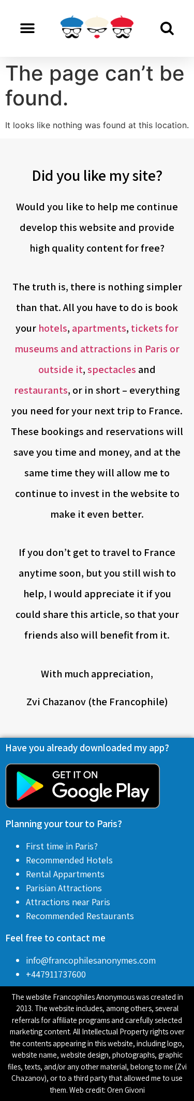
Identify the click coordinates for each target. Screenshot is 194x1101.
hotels (52, 328)
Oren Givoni (126, 1090)
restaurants (41, 390)
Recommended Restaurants (80, 916)
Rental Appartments (65, 874)
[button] (27, 28)
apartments (99, 328)
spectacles (111, 369)
